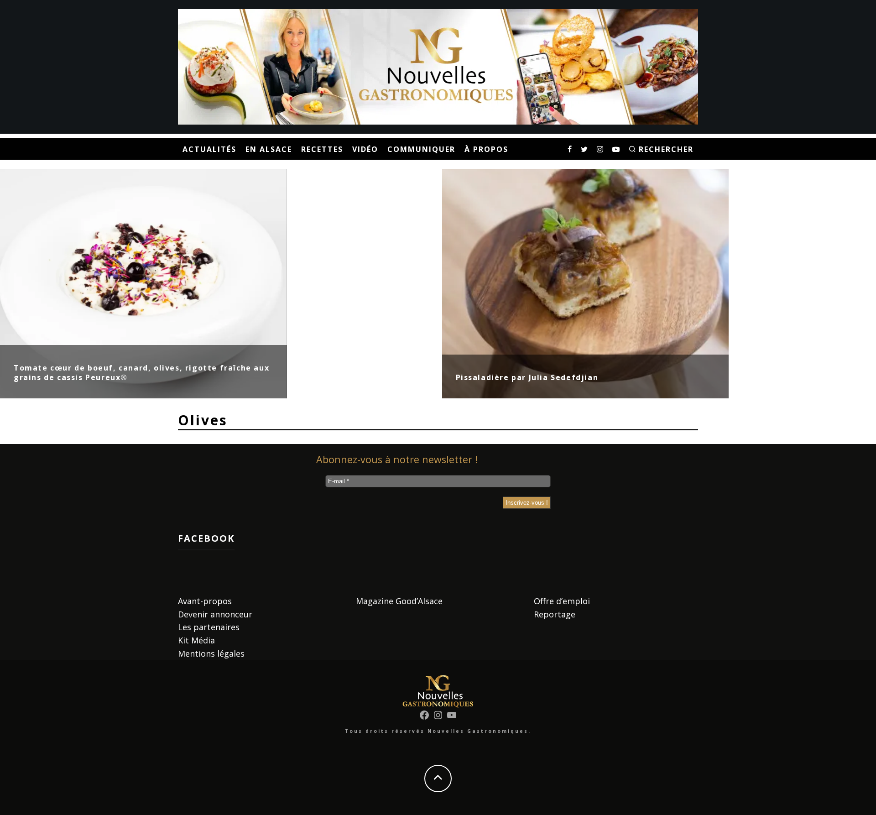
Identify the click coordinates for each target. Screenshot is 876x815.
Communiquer (421, 149)
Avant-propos (205, 601)
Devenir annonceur (215, 614)
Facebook (206, 538)
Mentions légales (211, 653)
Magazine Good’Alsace (399, 601)
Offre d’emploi (562, 601)
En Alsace (268, 149)
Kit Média (196, 640)
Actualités (209, 149)
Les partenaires (209, 627)
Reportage (554, 614)
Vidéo (365, 149)
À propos (486, 149)
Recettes (322, 149)
